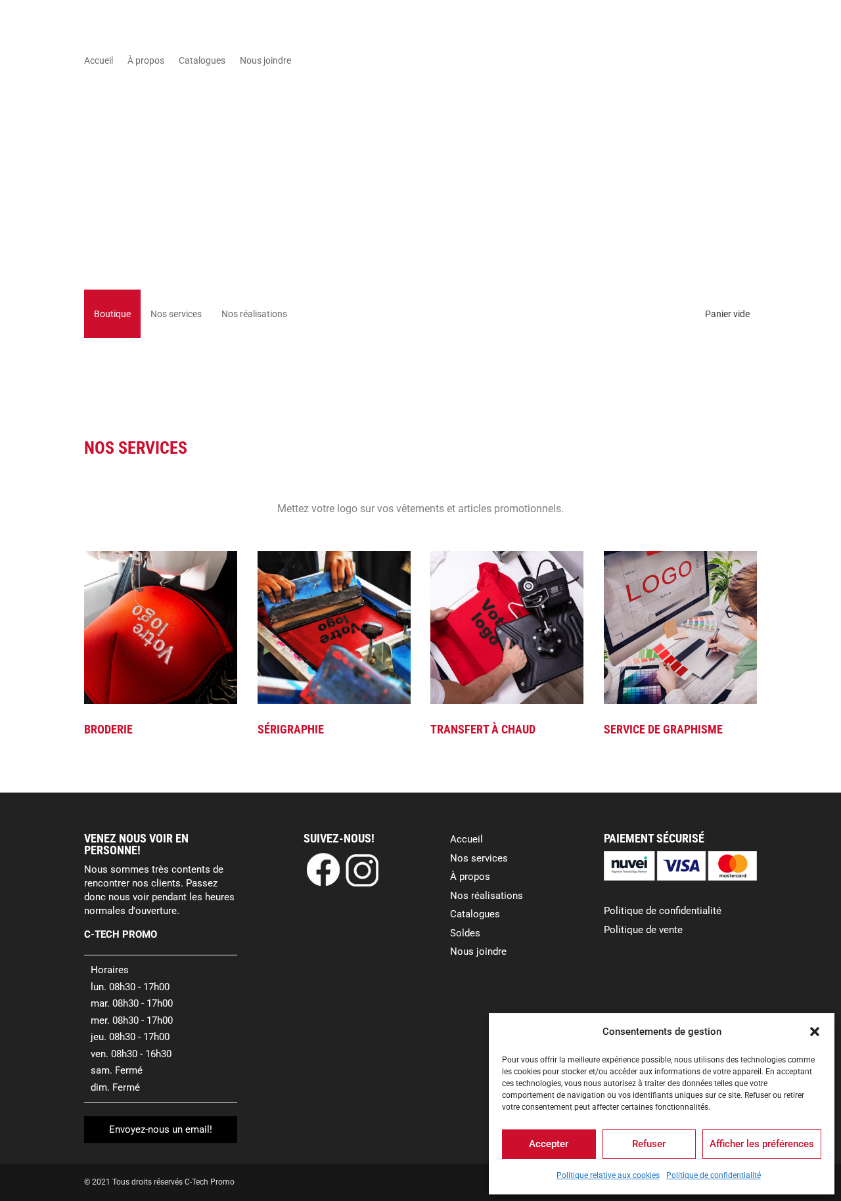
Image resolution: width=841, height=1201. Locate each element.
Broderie (108, 729)
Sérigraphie (291, 729)
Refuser (649, 1144)
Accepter (548, 1144)
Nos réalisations (254, 314)
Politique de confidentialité (713, 1175)
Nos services (176, 314)
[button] (814, 1031)
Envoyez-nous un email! (160, 1129)
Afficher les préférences (762, 1144)
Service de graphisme (663, 729)
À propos (145, 61)
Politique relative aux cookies (608, 1175)
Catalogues (202, 61)
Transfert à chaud (482, 729)
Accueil (98, 61)
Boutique (112, 314)
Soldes (465, 933)
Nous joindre (265, 61)
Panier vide (727, 314)
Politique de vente (643, 930)
